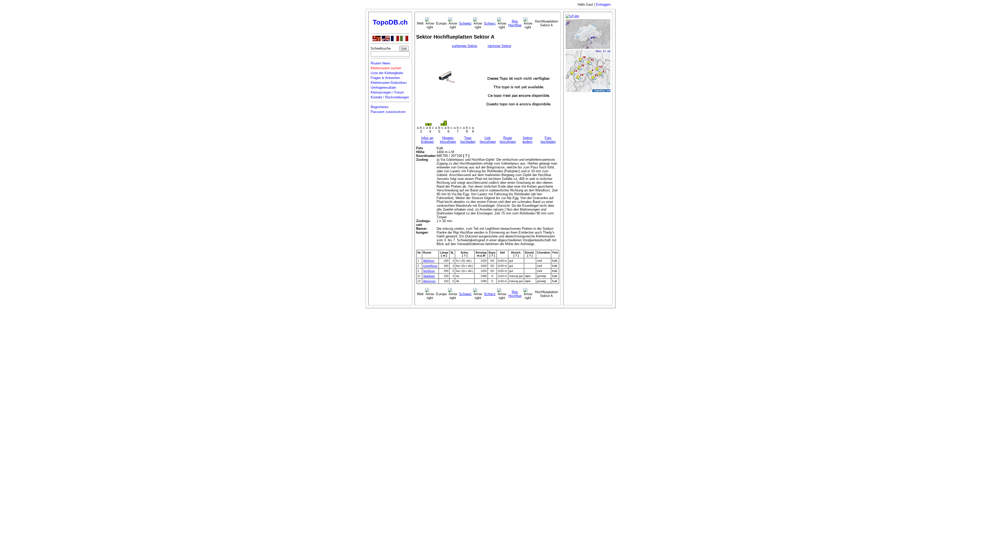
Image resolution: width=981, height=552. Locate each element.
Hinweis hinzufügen (448, 140)
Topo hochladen (467, 140)
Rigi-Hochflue (514, 23)
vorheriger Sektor (464, 46)
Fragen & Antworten (385, 78)
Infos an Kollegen (427, 140)
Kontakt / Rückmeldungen (390, 97)
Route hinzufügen (508, 140)
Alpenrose (429, 281)
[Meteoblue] (588, 91)
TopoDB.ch (390, 22)
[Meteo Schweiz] (588, 48)
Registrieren (379, 107)
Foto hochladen (548, 140)
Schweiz (465, 23)
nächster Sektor (499, 46)
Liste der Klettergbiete (387, 73)
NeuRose (429, 270)
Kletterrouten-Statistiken (388, 83)
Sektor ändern (527, 140)
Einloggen (603, 4)
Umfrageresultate (383, 87)
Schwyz (490, 23)
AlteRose (428, 260)
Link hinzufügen (488, 140)
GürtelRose (430, 265)
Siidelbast (429, 276)
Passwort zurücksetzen (388, 112)
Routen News (380, 63)
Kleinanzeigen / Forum (387, 92)
